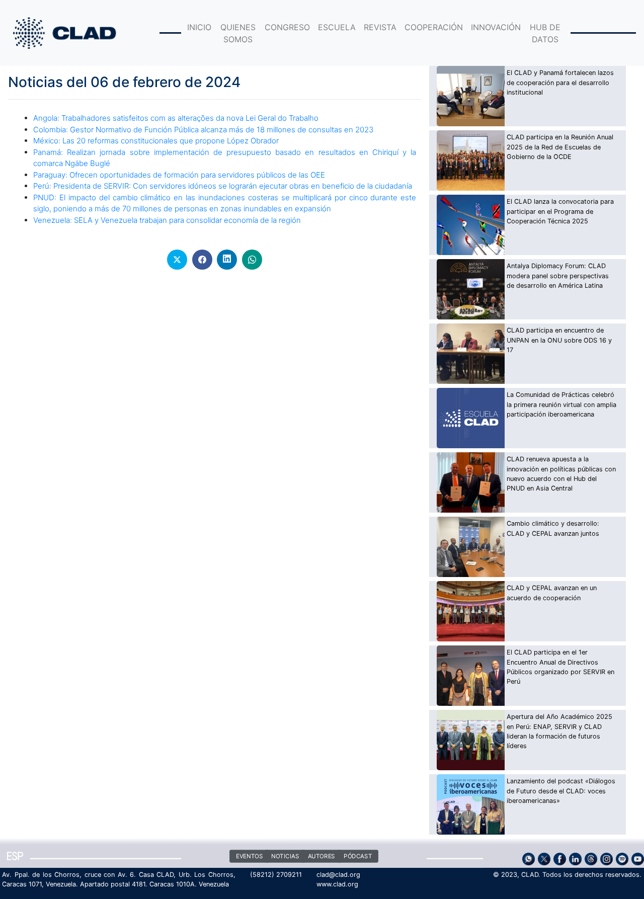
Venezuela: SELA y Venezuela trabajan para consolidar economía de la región (167, 220)
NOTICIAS (285, 856)
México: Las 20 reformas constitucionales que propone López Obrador (156, 140)
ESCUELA (337, 27)
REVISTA (380, 27)
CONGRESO (287, 27)
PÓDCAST (358, 856)
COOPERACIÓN (434, 27)
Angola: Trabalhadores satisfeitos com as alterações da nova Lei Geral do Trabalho (175, 118)
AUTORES (321, 856)
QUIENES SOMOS (238, 33)
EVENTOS (249, 856)
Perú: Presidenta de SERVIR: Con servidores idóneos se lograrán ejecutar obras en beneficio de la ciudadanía (222, 186)
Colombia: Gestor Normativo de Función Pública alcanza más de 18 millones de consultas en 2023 (203, 129)
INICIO (199, 27)
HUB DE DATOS (545, 33)
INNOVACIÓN (496, 27)
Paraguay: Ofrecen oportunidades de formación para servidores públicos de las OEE (179, 175)
